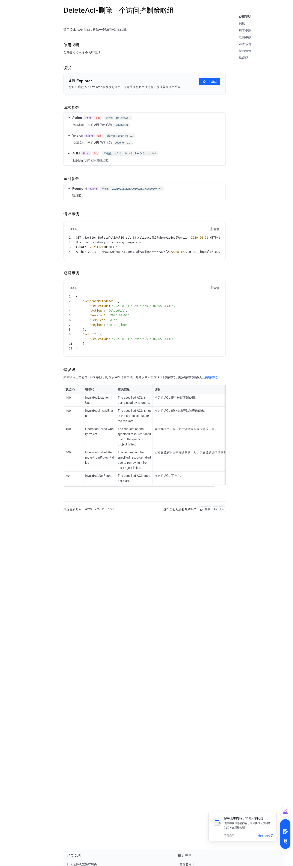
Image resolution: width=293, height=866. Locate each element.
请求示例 (245, 44)
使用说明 (245, 16)
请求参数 (245, 30)
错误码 (243, 57)
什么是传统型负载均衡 (82, 864)
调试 (242, 23)
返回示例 (245, 51)
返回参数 (245, 37)
